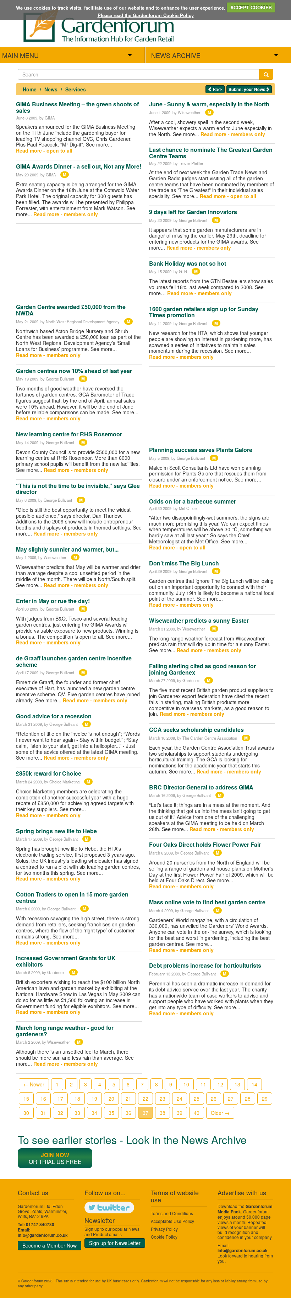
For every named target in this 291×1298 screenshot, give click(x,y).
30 (26, 1112)
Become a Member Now (49, 1245)
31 (43, 1112)
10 (186, 1084)
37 (145, 1112)
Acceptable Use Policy (172, 1221)
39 (179, 1112)
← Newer (33, 1084)
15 (26, 1098)
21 (128, 1098)
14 (254, 1084)
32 (60, 1112)
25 (196, 1098)
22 (145, 1098)
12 (220, 1084)
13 (237, 1084)
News (50, 89)
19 (94, 1098)
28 (248, 1098)
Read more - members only (65, 214)
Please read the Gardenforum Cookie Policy (146, 15)
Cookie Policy (164, 1237)
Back (217, 89)
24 (179, 1098)
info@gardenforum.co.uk (43, 1235)
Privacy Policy (164, 1229)
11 (203, 1084)
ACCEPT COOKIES (251, 7)
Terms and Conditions (172, 1213)
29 (265, 1098)
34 (94, 1112)
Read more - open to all (44, 150)
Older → (220, 1112)
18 (77, 1098)
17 (60, 1098)
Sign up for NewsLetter (115, 1242)
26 (213, 1098)
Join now (55, 1155)
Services (75, 89)
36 (128, 1112)
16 (43, 1098)
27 (231, 1098)
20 (111, 1098)
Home (30, 89)
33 (77, 1112)
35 (111, 1112)
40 (196, 1112)
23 (162, 1098)
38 (162, 1112)
